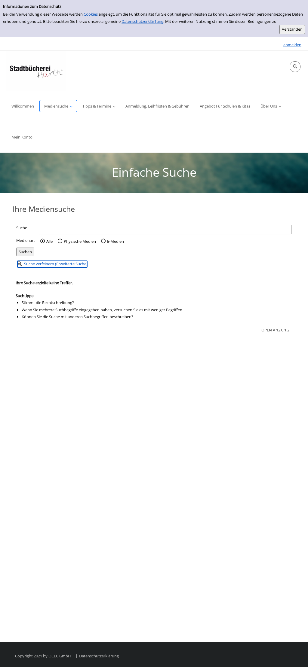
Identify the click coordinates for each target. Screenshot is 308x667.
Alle (49, 241)
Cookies (91, 14)
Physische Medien (80, 241)
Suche (21, 227)
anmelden (292, 44)
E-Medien (115, 241)
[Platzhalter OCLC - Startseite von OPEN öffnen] (36, 71)
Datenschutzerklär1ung (142, 21)
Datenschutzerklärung (99, 656)
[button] (295, 66)
